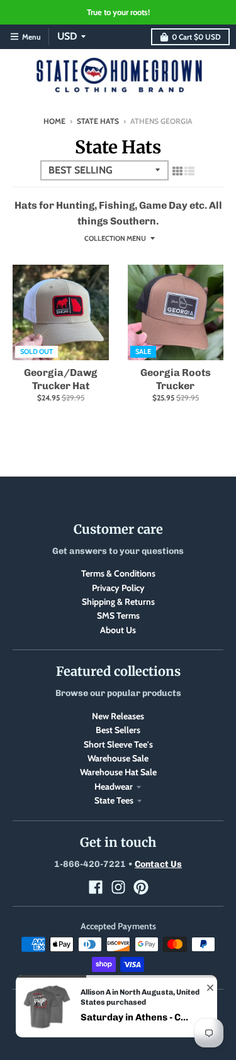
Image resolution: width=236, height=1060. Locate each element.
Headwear (113, 786)
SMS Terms (118, 615)
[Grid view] (177, 171)
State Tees (113, 800)
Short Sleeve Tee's (118, 744)
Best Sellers (118, 730)
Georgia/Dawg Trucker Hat (60, 379)
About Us (118, 630)
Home (54, 121)
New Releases (118, 716)
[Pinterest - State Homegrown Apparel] (141, 887)
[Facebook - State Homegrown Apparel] (95, 887)
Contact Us (158, 864)
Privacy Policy (118, 587)
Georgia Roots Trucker (175, 379)
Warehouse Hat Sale (118, 772)
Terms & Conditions (118, 573)
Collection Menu (115, 238)
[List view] (189, 171)
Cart (196, 36)
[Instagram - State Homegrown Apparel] (118, 887)
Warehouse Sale (118, 758)
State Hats (98, 121)
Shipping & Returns (118, 601)
